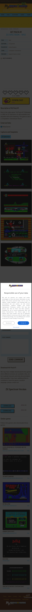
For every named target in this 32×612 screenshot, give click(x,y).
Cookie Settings (13, 318)
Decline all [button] (8, 323)
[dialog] (15, 306)
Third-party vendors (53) (17, 307)
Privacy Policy (20, 318)
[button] (16, 327)
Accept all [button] (23, 323)
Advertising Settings (8, 316)
